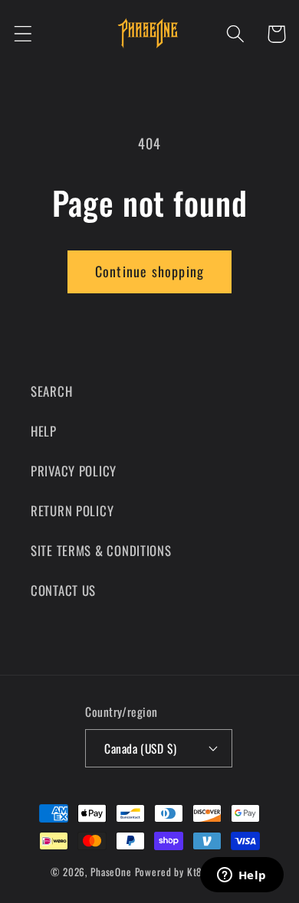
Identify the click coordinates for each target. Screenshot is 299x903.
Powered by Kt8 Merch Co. (191, 871)
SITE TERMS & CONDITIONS (101, 550)
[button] (23, 34)
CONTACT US (63, 590)
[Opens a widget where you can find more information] (241, 876)
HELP (44, 430)
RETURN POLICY (72, 510)
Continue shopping (149, 271)
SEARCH (51, 391)
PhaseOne (112, 871)
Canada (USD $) (140, 748)
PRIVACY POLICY (74, 470)
